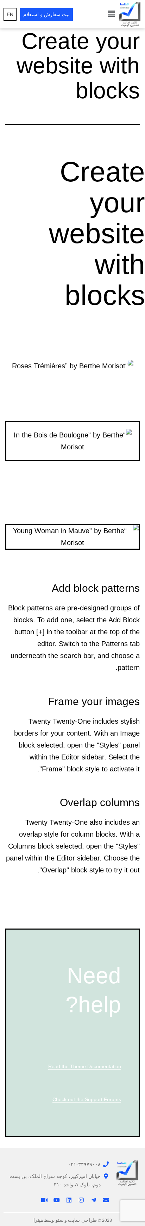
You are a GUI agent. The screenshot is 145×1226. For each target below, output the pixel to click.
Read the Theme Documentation (84, 1066)
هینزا (38, 1220)
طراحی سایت (82, 1220)
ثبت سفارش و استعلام (46, 14)
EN (10, 14)
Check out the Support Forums (86, 1099)
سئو (60, 1220)
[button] (112, 14)
